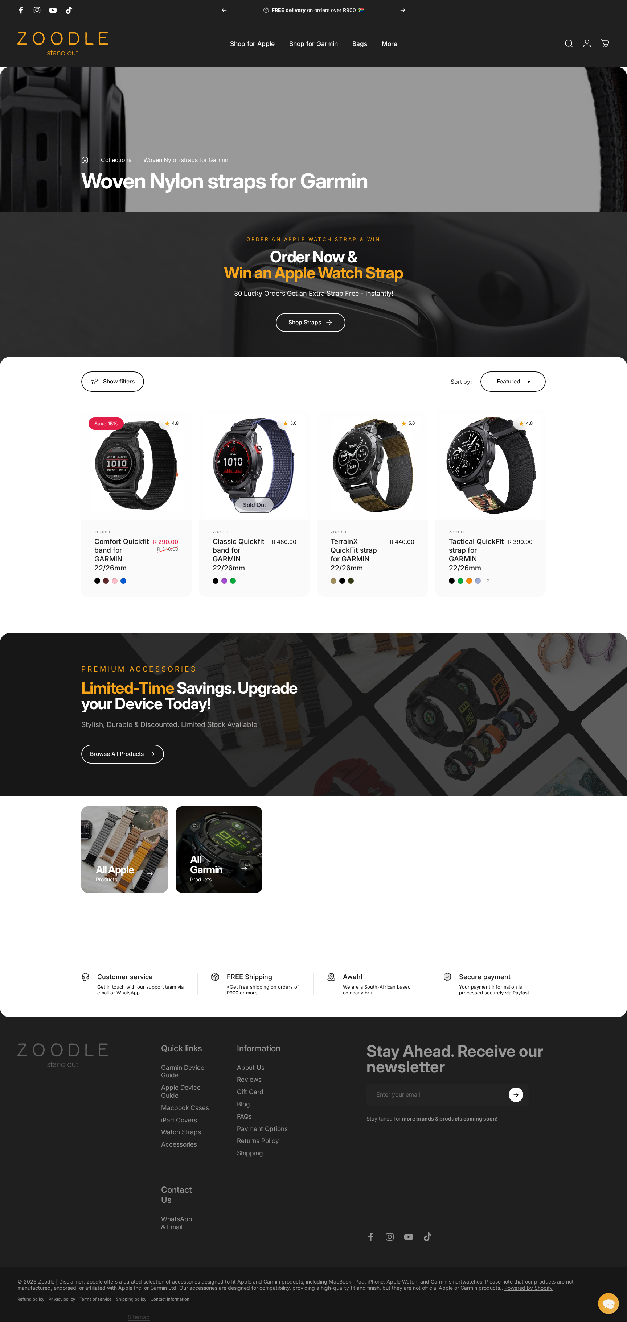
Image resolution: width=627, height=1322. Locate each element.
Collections (116, 159)
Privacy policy (62, 1299)
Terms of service (95, 1299)
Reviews (249, 1079)
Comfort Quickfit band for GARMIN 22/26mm (121, 554)
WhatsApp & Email (176, 1223)
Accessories (179, 1144)
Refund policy (30, 1299)
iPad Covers (179, 1120)
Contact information (170, 1299)
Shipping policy (131, 1299)
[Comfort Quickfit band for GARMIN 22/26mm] (136, 465)
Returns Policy (258, 1140)
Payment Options (262, 1128)
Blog (243, 1104)
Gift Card (250, 1092)
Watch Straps (181, 1132)
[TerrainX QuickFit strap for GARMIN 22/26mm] (372, 465)
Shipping (250, 1153)
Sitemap (139, 1317)
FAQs (244, 1116)
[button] (608, 1303)
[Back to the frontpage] (85, 159)
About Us (251, 1067)
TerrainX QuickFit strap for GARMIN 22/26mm (354, 554)
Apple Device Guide (181, 1091)
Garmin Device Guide (182, 1071)
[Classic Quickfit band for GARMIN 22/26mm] (254, 465)
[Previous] (224, 10)
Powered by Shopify (528, 1288)
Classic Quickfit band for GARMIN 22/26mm (239, 554)
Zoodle (102, 532)
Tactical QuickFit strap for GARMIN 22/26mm (476, 554)
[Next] (403, 10)
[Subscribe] (516, 1095)
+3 (487, 581)
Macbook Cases (185, 1107)
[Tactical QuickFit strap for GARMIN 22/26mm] (490, 465)
